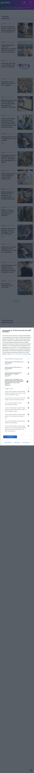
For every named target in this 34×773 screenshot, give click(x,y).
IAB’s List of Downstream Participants (19, 354)
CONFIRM (10, 436)
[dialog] (17, 386)
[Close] (30, 330)
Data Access (17, 442)
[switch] (28, 362)
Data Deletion (8, 442)
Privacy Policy (26, 442)
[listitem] (17, 359)
